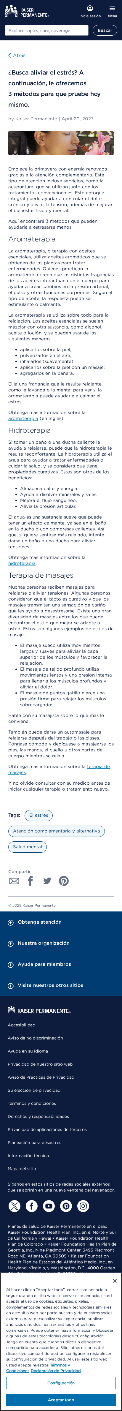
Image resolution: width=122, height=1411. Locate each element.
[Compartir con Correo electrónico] (14, 881)
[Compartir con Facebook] (31, 881)
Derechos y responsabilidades (38, 1116)
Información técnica (28, 1155)
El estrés (38, 815)
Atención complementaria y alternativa (56, 831)
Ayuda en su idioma (28, 1051)
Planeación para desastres (34, 1142)
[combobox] (47, 30)
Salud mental (27, 846)
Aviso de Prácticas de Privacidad (41, 1077)
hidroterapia (22, 563)
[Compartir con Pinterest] (64, 881)
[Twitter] (14, 1206)
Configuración (61, 1383)
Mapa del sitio (22, 1168)
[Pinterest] (65, 1206)
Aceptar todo (61, 1400)
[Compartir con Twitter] (47, 881)
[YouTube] (48, 1206)
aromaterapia (23, 418)
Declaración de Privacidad (56, 1371)
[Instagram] (82, 1206)
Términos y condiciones (32, 1103)
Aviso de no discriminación (35, 1038)
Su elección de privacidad (34, 1090)
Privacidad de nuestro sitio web (40, 1064)
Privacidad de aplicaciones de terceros (47, 1129)
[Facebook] (31, 1206)
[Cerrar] (114, 1280)
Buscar (105, 30)
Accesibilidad (21, 1025)
